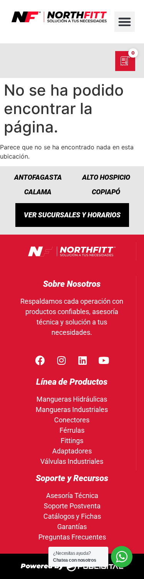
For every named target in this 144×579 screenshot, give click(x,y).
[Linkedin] (82, 360)
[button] (124, 22)
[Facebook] (40, 360)
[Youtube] (103, 360)
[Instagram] (61, 360)
